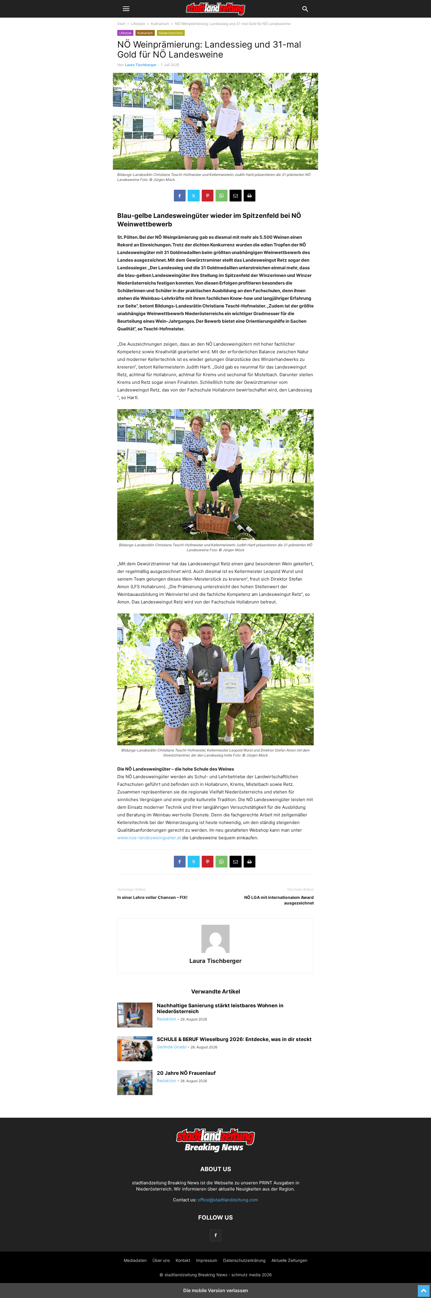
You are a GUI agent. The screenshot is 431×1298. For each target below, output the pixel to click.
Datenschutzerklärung (244, 1260)
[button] (126, 9)
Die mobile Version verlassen (215, 1290)
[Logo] (215, 1151)
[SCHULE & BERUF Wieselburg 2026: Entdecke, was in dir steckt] (134, 1049)
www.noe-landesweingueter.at (149, 837)
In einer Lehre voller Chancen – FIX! (152, 897)
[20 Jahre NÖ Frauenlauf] (134, 1083)
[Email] (236, 195)
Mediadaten (135, 1260)
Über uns (161, 1260)
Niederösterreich (171, 33)
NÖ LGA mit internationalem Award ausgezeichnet (279, 900)
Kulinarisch (160, 23)
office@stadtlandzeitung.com (228, 1200)
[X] (194, 195)
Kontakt (183, 1260)
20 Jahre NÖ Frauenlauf (186, 1073)
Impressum (206, 1260)
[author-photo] (215, 952)
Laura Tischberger (141, 65)
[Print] (249, 195)
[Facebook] (180, 195)
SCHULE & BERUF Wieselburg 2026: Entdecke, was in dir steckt (234, 1039)
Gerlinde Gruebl (171, 1046)
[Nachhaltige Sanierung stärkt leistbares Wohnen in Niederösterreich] (134, 1016)
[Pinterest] (207, 195)
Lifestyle (138, 23)
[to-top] (424, 1288)
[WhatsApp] (222, 195)
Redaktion (166, 1018)
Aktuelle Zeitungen (289, 1260)
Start (121, 23)
